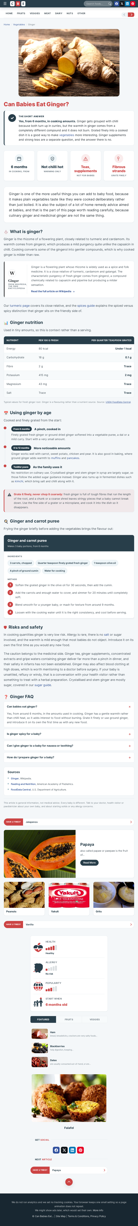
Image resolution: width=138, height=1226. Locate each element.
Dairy (58, 13)
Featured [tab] (43, 1019)
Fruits (21, 13)
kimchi (19, 481)
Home (9, 13)
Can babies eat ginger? (22, 706)
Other (81, 13)
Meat (47, 13)
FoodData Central (21, 789)
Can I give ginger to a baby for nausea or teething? (40, 745)
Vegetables (19, 24)
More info (98, 1210)
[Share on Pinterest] (132, 3)
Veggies (35, 13)
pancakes (73, 458)
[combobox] (98, 4)
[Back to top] (69, 1182)
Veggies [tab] (95, 1019)
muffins (56, 458)
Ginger (15, 778)
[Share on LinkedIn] (127, 3)
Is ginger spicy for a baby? (24, 733)
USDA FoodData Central (118, 402)
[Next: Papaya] (128, 14)
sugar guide (42, 685)
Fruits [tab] (69, 1019)
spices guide (86, 305)
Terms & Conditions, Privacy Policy (87, 1216)
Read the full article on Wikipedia (51, 291)
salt (106, 634)
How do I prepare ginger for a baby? (30, 757)
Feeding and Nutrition (23, 784)
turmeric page (20, 305)
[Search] (109, 4)
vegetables (66, 135)
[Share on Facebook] (116, 3)
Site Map (61, 1216)
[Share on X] (122, 3)
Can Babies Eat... (44, 1216)
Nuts (70, 13)
